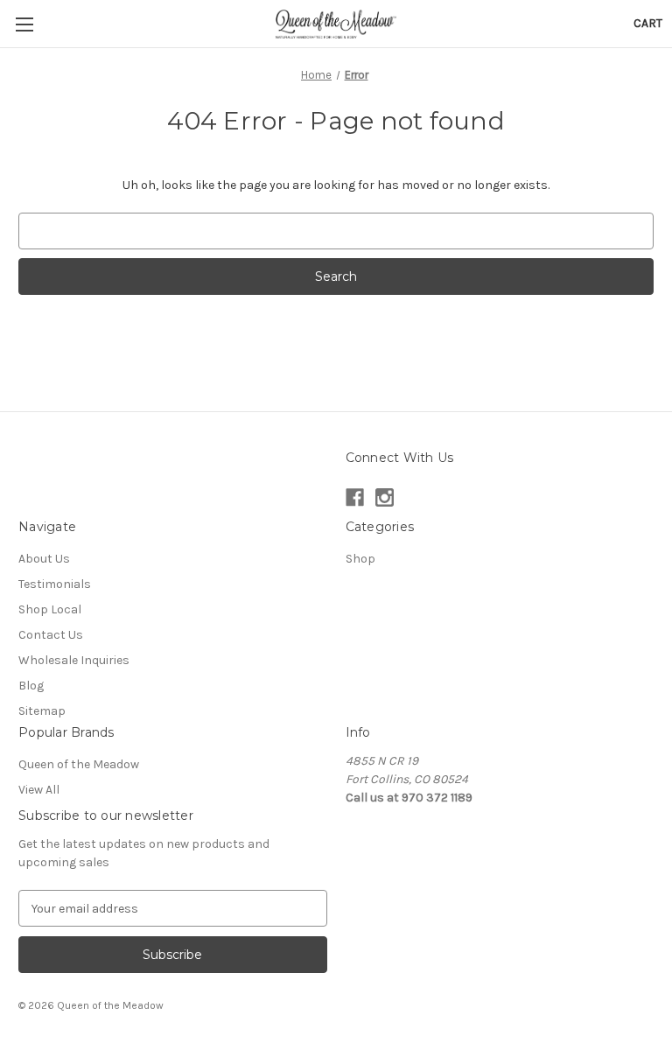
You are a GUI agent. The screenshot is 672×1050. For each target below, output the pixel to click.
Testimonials (54, 584)
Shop (360, 558)
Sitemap (42, 711)
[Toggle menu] (24, 24)
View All (39, 789)
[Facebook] (355, 497)
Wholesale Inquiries (74, 660)
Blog (31, 685)
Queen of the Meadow (78, 764)
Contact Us (50, 634)
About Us (44, 558)
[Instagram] (384, 497)
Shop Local (49, 609)
